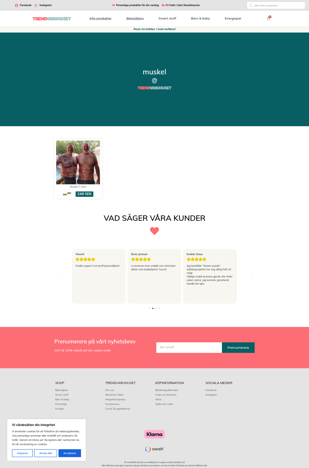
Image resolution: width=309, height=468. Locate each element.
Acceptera (69, 453)
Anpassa (22, 453)
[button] (58, 276)
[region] (46, 440)
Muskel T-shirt (78, 187)
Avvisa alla (45, 453)
